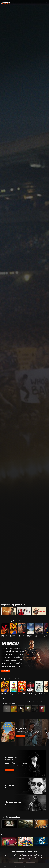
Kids (42, 710)
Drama (20, 710)
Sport (13, 710)
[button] (5, 865)
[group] (9, 824)
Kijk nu (5, 312)
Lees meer (5, 670)
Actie (35, 710)
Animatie (28, 710)
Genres (5, 699)
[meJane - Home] (5, 2)
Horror (6, 710)
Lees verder (8, 767)
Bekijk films (9, 769)
